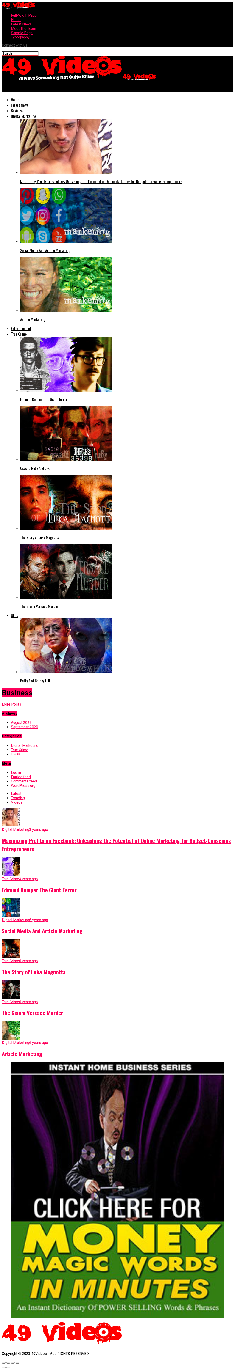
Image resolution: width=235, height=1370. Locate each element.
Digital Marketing (23, 116)
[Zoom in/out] (17, 1363)
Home (16, 20)
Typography (20, 37)
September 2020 (24, 727)
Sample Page (22, 33)
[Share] (8, 1363)
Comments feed (24, 781)
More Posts (11, 704)
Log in (16, 772)
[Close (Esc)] (4, 1363)
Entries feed (21, 777)
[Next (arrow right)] (8, 1367)
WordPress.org (23, 785)
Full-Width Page (24, 15)
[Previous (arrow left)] (4, 1367)
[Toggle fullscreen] (13, 1363)
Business (17, 110)
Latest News (21, 24)
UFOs (14, 615)
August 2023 (21, 722)
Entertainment (21, 328)
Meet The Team (23, 28)
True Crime (19, 334)
